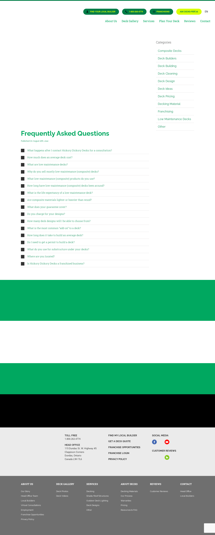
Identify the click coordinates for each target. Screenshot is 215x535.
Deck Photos (62, 491)
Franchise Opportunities (32, 514)
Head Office (185, 491)
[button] (85, 150)
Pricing (124, 505)
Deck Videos (62, 496)
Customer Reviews (159, 491)
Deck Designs (92, 505)
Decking (90, 491)
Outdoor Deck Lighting (97, 500)
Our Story (25, 491)
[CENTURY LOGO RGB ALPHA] (144, 338)
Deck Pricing (166, 96)
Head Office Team (29, 496)
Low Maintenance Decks (174, 119)
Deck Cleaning (167, 73)
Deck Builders (167, 58)
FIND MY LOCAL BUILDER (122, 435)
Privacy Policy (27, 519)
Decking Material (169, 104)
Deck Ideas (165, 88)
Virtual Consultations (31, 505)
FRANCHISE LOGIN (118, 453)
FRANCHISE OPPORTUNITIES (124, 447)
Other (161, 126)
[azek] (71, 339)
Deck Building (167, 66)
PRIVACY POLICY (117, 459)
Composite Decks (169, 50)
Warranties (126, 500)
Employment (27, 510)
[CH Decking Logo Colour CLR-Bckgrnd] (180, 337)
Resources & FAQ (129, 510)
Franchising (165, 111)
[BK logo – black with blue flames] (107, 342)
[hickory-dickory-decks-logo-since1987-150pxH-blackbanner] (25, 5)
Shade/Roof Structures (97, 496)
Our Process (126, 496)
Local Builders (28, 500)
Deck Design (166, 81)
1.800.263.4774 (72, 439)
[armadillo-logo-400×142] (34, 342)
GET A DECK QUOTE (119, 441)
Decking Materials (129, 491)
